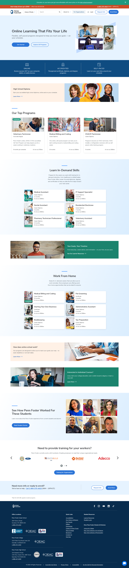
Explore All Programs (39, 45)
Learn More (16, 96)
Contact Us (69, 535)
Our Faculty (69, 522)
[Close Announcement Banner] (125, 2)
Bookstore (69, 533)
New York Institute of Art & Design (93, 530)
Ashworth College (89, 528)
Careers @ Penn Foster (72, 528)
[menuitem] (15, 12)
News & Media (70, 530)
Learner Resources (89, 518)
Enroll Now (111, 488)
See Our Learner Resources (75, 253)
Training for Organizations (64, 472)
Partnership (69, 526)
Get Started (20, 45)
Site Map (68, 537)
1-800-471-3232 (16, 545)
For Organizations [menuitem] (79, 12)
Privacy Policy (64, 565)
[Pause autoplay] (61, 466)
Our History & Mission (72, 520)
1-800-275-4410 (102, 7)
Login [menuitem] (91, 12)
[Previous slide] (11, 458)
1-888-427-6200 (16, 559)
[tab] (64, 465)
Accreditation (69, 518)
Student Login (88, 520)
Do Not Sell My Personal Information (93, 565)
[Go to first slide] (118, 458)
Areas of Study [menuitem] (29, 12)
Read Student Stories (20, 425)
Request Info (97, 488)
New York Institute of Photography (93, 533)
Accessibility (75, 565)
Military (68, 524)
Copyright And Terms (51, 565)
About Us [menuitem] (66, 12)
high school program (86, 2)
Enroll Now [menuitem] (113, 12)
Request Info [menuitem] (101, 12)
